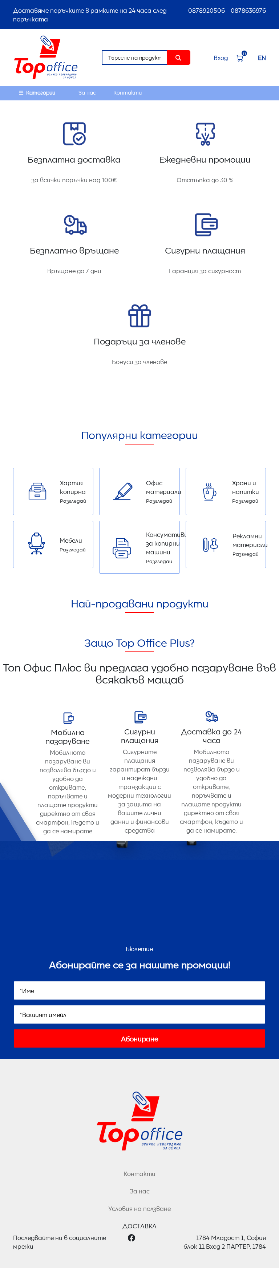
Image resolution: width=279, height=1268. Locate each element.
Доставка (139, 1226)
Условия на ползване (139, 1208)
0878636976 (248, 10)
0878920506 (206, 10)
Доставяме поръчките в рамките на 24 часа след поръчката (89, 14)
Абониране (139, 1038)
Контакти (127, 92)
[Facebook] (131, 1242)
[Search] (178, 57)
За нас (87, 92)
